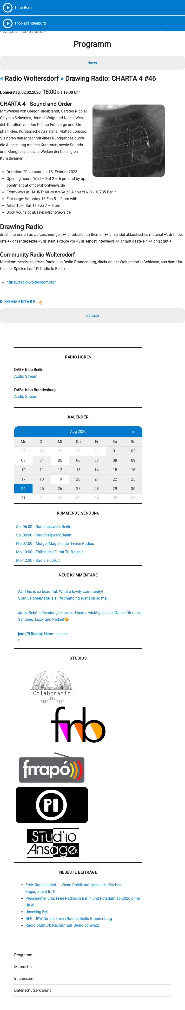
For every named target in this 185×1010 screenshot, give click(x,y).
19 (60, 479)
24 (23, 488)
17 (23, 479)
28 (42, 451)
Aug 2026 (78, 431)
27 (23, 451)
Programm (23, 955)
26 (60, 488)
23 (133, 479)
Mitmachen (23, 966)
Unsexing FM (37, 912)
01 (115, 451)
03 (23, 460)
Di (41, 441)
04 (42, 460)
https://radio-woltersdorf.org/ (31, 282)
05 (60, 460)
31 (96, 451)
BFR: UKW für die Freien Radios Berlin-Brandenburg (69, 918)
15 (115, 470)
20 (78, 479)
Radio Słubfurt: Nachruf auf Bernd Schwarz (62, 925)
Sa (114, 441)
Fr (96, 441)
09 (133, 460)
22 (115, 479)
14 (96, 470)
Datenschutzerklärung (33, 990)
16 (133, 470)
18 (42, 479)
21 (96, 479)
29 (60, 451)
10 (23, 470)
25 (42, 488)
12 (60, 470)
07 (96, 460)
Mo (23, 441)
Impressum (23, 978)
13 (78, 470)
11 (42, 470)
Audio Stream (25, 376)
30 (78, 451)
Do (78, 441)
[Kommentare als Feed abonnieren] (92, 302)
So (133, 441)
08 (115, 460)
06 (78, 460)
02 (133, 451)
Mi (60, 441)
